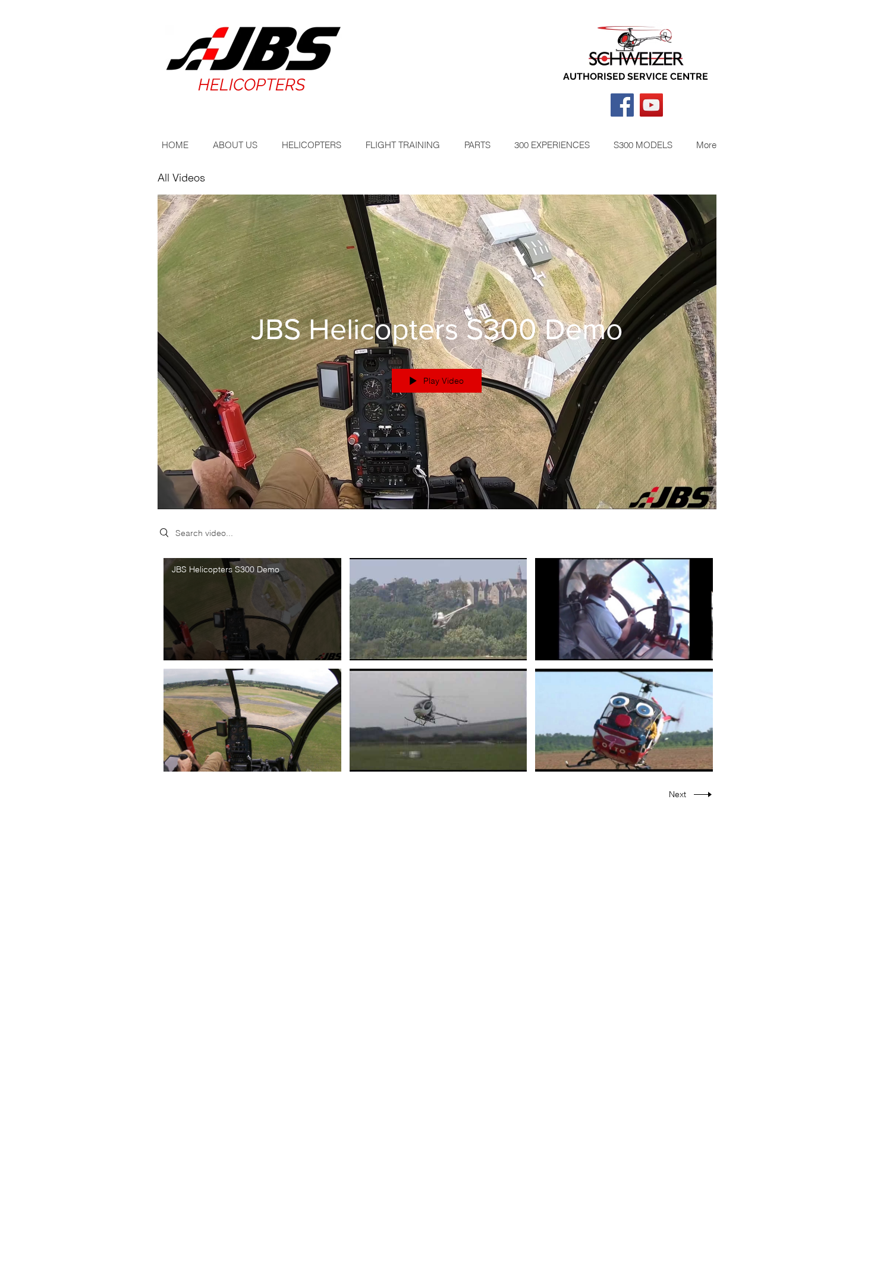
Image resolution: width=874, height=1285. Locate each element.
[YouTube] (651, 105)
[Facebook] (622, 105)
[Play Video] (252, 609)
